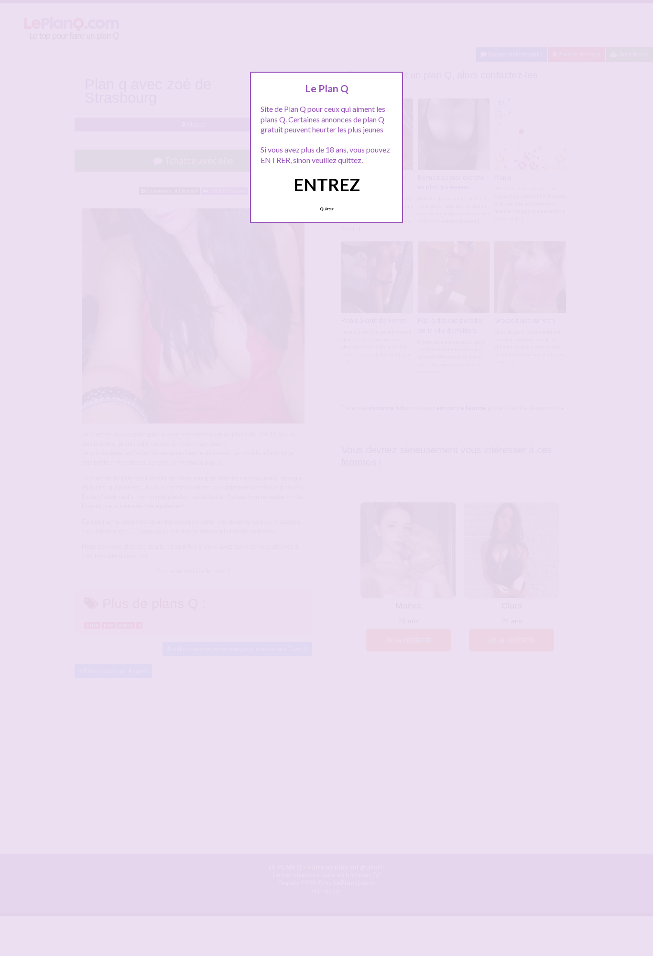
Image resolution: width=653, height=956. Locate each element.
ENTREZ (327, 184)
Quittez (327, 208)
